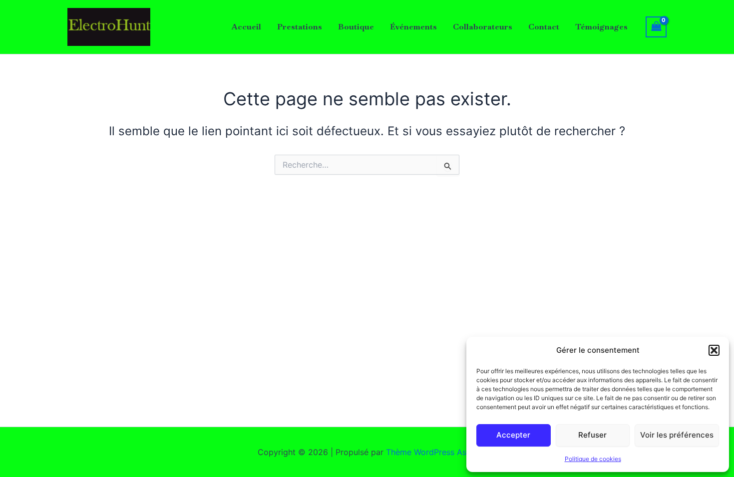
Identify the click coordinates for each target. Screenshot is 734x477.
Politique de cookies (593, 459)
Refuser (592, 435)
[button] (714, 350)
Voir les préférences (677, 435)
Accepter (513, 435)
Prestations (299, 26)
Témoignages (601, 26)
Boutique (356, 26)
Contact (543, 26)
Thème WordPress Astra (431, 452)
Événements (413, 26)
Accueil (246, 26)
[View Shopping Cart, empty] (656, 26)
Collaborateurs (482, 26)
